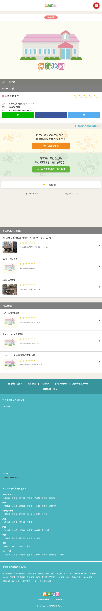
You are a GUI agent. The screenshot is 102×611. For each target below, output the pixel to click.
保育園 (13, 577)
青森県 (14, 498)
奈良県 (37, 530)
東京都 (44, 506)
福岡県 (7, 555)
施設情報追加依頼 (80, 384)
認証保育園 (31, 573)
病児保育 (15, 581)
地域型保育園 (43, 573)
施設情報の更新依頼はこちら (89, 126)
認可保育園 (7, 573)
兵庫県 (29, 530)
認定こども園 (56, 573)
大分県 (37, 555)
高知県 (29, 546)
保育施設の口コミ (51, 389)
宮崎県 (44, 555)
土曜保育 (6, 581)
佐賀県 (14, 555)
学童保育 (68, 573)
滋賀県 (7, 530)
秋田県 (37, 498)
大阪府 (22, 530)
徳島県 (7, 546)
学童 (68, 577)
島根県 (14, 538)
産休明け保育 (45, 581)
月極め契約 (76, 577)
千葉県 (37, 506)
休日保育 (40, 577)
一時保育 (60, 577)
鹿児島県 (53, 555)
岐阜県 (7, 522)
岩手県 (22, 498)
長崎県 (22, 555)
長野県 (44, 514)
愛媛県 (22, 546)
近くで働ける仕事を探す (53, 169)
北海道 (7, 498)
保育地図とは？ (15, 384)
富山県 (14, 514)
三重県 (29, 522)
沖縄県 (61, 555)
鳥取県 (7, 538)
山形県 (44, 498)
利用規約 (45, 384)
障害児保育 (50, 577)
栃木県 (14, 506)
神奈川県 (53, 506)
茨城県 (7, 506)
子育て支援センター (29, 581)
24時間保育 (87, 577)
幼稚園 (93, 573)
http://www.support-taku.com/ (21, 110)
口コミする (53, 146)
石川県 (22, 514)
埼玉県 (29, 506)
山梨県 (37, 514)
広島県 (29, 538)
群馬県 (22, 506)
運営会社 (32, 384)
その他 (5, 577)
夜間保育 (30, 577)
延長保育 (21, 577)
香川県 (14, 546)
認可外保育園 (19, 573)
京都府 (14, 530)
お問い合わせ (61, 384)
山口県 (37, 538)
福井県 (29, 514)
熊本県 (29, 555)
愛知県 (22, 522)
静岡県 (14, 522)
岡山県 (22, 538)
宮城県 (29, 498)
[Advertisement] (31, 210)
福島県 (52, 498)
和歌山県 (45, 530)
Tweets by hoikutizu (10, 477)
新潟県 (7, 514)
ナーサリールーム (80, 573)
